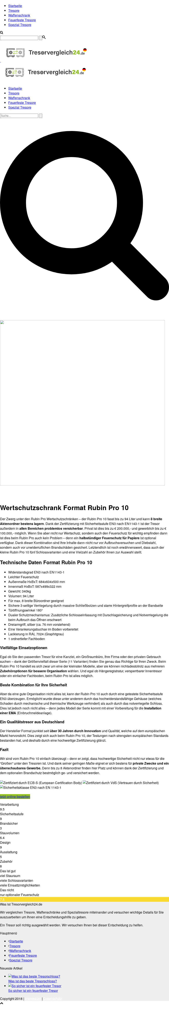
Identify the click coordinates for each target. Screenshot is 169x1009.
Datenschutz (52, 998)
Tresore (13, 10)
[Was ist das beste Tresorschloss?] (34, 976)
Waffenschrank (19, 15)
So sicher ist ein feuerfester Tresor (33, 990)
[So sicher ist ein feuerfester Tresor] (34, 985)
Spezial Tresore (19, 24)
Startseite (15, 5)
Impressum (33, 998)
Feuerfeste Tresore (22, 20)
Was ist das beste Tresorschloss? (32, 981)
